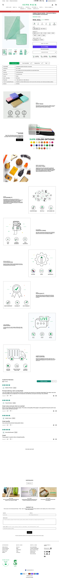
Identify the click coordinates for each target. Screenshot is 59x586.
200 (38, 33)
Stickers (34, 7)
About (7, 0)
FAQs (46, 63)
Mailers (20, 7)
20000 (39, 35)
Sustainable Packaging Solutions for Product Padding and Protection (29, 500)
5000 (53, 33)
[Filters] (53, 381)
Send (29, 532)
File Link (21, 526)
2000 (49, 33)
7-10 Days (35, 39)
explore (19, 139)
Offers (29, 8)
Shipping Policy (37, 63)
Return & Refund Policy (34, 549)
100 (34, 33)
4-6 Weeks (41, 39)
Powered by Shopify (29, 577)
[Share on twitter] (56, 396)
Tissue (27, 7)
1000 (45, 33)
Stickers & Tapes (5, 549)
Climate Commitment (13, 0)
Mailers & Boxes (5, 547)
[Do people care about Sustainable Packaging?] (48, 492)
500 (41, 33)
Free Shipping (39, 20)
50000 (44, 35)
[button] (35, 16)
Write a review (43, 381)
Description (44, 52)
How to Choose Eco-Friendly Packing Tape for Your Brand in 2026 (11, 500)
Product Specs (14, 63)
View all (29, 483)
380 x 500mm (36, 28)
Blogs (17, 548)
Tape (40, 7)
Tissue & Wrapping (5, 548)
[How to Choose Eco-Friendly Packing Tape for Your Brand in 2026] (11, 492)
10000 (35, 35)
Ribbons (22, 8)
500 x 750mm (43, 28)
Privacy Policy (33, 535)
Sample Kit (36, 8)
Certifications (18, 549)
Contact (3, 0)
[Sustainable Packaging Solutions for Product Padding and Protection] (29, 492)
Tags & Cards (48, 7)
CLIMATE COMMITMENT (34, 548)
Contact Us (18, 552)
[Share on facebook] (53, 396)
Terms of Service (39, 535)
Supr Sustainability (25, 63)
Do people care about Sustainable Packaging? (48, 500)
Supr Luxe (8, 7)
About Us (17, 547)
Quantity (35, 31)
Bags (14, 7)
